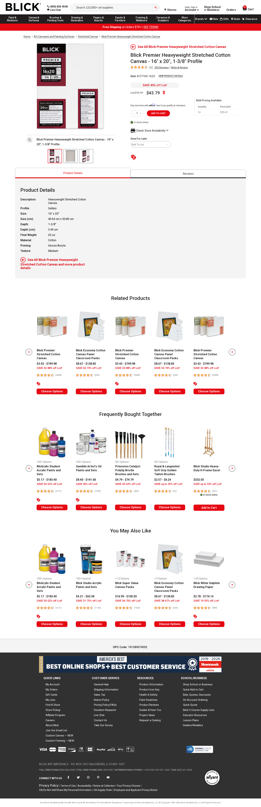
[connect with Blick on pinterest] (98, 779)
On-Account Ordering (195, 699)
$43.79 (153, 92)
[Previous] (28, 352)
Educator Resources (195, 715)
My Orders (52, 689)
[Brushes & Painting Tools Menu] (55, 23)
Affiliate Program (55, 715)
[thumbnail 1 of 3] (55, 156)
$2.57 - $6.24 (162, 479)
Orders (231, 10)
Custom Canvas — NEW (59, 735)
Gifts (226, 19)
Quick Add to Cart (193, 689)
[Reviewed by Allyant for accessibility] (212, 778)
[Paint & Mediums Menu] (12, 23)
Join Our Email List (56, 730)
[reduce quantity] (133, 113)
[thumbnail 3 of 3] (86, 156)
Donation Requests (105, 710)
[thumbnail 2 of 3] (70, 156)
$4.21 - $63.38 (85, 596)
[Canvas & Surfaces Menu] (34, 23)
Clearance (251, 19)
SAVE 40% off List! (155, 85)
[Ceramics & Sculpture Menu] (163, 23)
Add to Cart (209, 507)
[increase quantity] (141, 113)
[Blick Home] (23, 7)
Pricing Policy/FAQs (105, 704)
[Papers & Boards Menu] (98, 23)
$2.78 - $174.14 (203, 596)
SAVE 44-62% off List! (128, 484)
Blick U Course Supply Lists (198, 710)
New (215, 19)
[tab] (72, 173)
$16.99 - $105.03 (126, 596)
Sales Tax (99, 694)
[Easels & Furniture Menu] (120, 23)
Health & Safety (148, 694)
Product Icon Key (149, 689)
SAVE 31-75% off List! (88, 600)
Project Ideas (147, 715)
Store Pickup (53, 710)
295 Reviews (161, 67)
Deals (237, 19)
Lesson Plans (191, 720)
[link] (54, 10)
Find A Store (53, 704)
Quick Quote (190, 704)
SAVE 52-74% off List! (88, 368)
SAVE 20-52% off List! (49, 484)
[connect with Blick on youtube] (108, 779)
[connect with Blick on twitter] (78, 779)
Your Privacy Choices (128, 785)
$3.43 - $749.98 (47, 363)
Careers (50, 720)
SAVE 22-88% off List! (49, 368)
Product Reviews (149, 704)
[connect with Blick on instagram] (88, 779)
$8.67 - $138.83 (86, 363)
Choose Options (52, 391)
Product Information (151, 684)
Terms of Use (68, 785)
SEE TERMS (150, 27)
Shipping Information (106, 689)
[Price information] (134, 157)
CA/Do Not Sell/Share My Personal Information (65, 790)
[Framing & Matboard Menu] (141, 23)
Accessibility (84, 785)
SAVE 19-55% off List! (206, 600)
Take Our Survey (103, 725)
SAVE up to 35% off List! (168, 484)
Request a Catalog (150, 720)
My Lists (50, 699)
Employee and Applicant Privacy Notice (135, 790)
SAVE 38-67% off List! (167, 600)
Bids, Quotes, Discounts (197, 694)
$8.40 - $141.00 (86, 479)
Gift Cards (51, 694)
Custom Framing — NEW (60, 740)
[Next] (232, 352)
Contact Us (100, 720)
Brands (199, 19)
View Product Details (171, 76)
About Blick (52, 725)
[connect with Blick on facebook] (68, 779)
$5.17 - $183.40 (47, 479)
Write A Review (179, 67)
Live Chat (99, 715)
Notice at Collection (104, 785)
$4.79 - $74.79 (124, 479)
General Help (101, 684)
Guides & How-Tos (150, 710)
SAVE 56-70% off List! (128, 600)
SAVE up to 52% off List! (208, 484)
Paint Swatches (148, 699)
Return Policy (101, 699)
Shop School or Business (198, 684)
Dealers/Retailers (193, 725)
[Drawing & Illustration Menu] (77, 23)
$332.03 (199, 479)
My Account (53, 684)
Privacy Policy (49, 785)
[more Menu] (184, 23)
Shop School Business (212, 8)
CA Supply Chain (103, 790)
